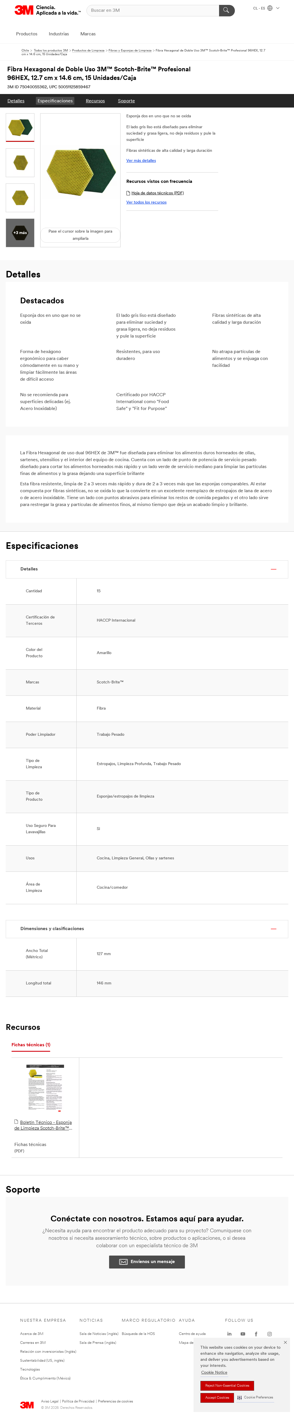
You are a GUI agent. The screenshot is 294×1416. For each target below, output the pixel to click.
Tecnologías (30, 1369)
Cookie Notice (214, 1373)
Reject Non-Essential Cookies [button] (227, 1386)
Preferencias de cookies (115, 1401)
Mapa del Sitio (190, 1343)
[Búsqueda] (227, 10)
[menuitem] (16, 101)
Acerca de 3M (31, 1334)
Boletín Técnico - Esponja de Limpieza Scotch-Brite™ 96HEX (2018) (43, 1125)
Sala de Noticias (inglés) (99, 1334)
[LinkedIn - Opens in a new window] (229, 1334)
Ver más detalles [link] (141, 161)
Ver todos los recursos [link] (146, 202)
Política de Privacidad (78, 1401)
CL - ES (259, 8)
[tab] (30, 1045)
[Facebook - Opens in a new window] (256, 1334)
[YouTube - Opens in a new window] (243, 1334)
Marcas (88, 34)
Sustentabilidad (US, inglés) (42, 1361)
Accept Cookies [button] (217, 1398)
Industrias (59, 34)
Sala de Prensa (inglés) (98, 1343)
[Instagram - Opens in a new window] (269, 1334)
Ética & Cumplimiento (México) (45, 1378)
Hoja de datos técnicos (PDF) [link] (157, 193)
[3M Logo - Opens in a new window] (48, 10)
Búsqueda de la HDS (138, 1334)
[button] (255, 1397)
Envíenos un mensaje (153, 1262)
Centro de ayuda (192, 1334)
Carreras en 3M (33, 1343)
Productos (26, 34)
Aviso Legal (50, 1401)
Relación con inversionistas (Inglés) (48, 1352)
